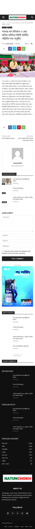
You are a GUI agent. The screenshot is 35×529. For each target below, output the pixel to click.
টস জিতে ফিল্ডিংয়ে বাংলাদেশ (8, 138)
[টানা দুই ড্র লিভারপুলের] (6, 190)
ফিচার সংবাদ (10, 27)
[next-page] (6, 206)
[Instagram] (22, 513)
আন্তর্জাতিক (4, 202)
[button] (3, 17)
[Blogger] (8, 513)
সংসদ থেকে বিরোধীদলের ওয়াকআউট (20, 346)
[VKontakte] (27, 513)
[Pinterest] (19, 49)
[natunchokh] (3, 44)
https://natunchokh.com (17, 166)
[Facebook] (10, 49)
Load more (17, 355)
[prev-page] (3, 206)
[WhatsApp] (23, 49)
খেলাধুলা (4, 193)
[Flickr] (17, 513)
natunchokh (9, 43)
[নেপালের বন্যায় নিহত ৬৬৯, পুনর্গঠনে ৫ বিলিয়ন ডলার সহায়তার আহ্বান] (6, 199)
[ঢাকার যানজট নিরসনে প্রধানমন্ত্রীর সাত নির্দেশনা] (6, 181)
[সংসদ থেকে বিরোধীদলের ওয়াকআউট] (6, 348)
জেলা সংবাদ (9, 23)
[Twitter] (14, 49)
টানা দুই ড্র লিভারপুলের (18, 188)
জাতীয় (3, 184)
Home (3, 23)
